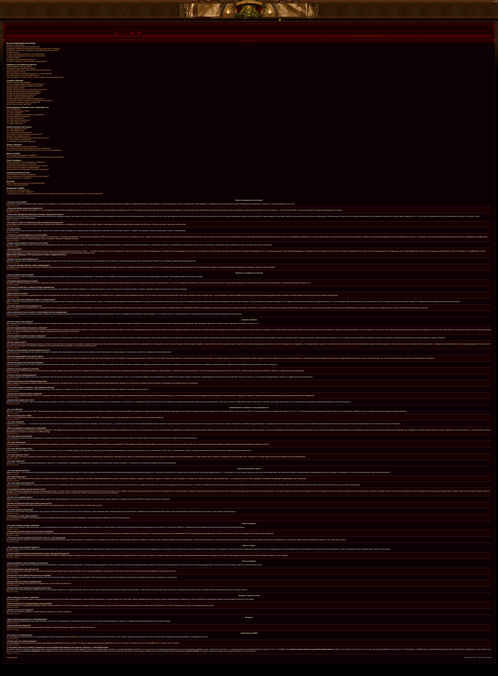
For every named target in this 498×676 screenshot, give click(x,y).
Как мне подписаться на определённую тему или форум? (28, 176)
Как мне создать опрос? (15, 88)
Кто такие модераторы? (15, 131)
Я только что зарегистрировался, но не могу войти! (25, 54)
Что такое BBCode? (14, 109)
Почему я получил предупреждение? (20, 97)
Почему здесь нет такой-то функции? (20, 192)
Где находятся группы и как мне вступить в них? (24, 134)
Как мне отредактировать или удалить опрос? (24, 91)
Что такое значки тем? (15, 124)
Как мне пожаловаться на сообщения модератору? (25, 99)
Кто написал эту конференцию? (18, 190)
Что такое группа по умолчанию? (19, 140)
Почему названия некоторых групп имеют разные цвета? (28, 138)
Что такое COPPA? (13, 58)
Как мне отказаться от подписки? (19, 178)
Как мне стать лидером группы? (18, 136)
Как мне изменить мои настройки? (19, 66)
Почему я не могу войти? (16, 45)
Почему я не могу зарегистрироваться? (21, 59)
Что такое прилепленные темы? (19, 120)
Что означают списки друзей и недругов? (22, 155)
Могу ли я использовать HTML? (18, 111)
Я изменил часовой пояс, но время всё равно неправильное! (29, 70)
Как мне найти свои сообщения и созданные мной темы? (28, 169)
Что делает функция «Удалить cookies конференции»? (27, 61)
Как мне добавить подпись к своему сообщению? (25, 86)
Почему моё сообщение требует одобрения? (23, 102)
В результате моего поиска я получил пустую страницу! (27, 166)
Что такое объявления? (15, 118)
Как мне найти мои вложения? (18, 185)
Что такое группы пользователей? (19, 132)
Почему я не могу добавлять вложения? (21, 95)
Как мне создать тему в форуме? (19, 82)
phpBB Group (74, 637)
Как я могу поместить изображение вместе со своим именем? (29, 74)
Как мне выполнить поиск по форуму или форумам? (26, 162)
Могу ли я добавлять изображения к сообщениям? (25, 115)
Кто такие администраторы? (17, 129)
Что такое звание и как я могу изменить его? (23, 75)
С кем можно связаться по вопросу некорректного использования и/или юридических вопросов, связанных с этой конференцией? (55, 194)
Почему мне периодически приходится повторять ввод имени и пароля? (33, 49)
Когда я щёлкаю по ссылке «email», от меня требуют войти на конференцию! (35, 77)
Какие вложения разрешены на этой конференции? (26, 183)
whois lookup (146, 649)
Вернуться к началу (13, 205)
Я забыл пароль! (13, 52)
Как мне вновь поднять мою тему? (19, 104)
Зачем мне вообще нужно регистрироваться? (23, 47)
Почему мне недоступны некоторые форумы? (24, 93)
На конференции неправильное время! (21, 68)
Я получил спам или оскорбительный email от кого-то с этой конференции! (34, 150)
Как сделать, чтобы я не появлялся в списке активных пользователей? (33, 50)
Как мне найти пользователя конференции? (23, 167)
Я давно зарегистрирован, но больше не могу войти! (26, 56)
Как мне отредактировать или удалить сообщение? (26, 84)
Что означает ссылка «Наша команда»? (21, 141)
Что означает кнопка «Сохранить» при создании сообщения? (29, 100)
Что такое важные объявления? (18, 116)
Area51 (156, 643)
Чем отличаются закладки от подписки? (21, 174)
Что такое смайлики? (14, 113)
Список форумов (11, 657)
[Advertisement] (249, 670)
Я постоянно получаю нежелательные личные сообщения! (28, 148)
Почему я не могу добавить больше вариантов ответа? (27, 90)
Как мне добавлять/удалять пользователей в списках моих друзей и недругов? (36, 157)
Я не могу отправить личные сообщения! (22, 146)
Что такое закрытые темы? (17, 122)
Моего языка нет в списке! (16, 72)
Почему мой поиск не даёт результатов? (21, 164)
